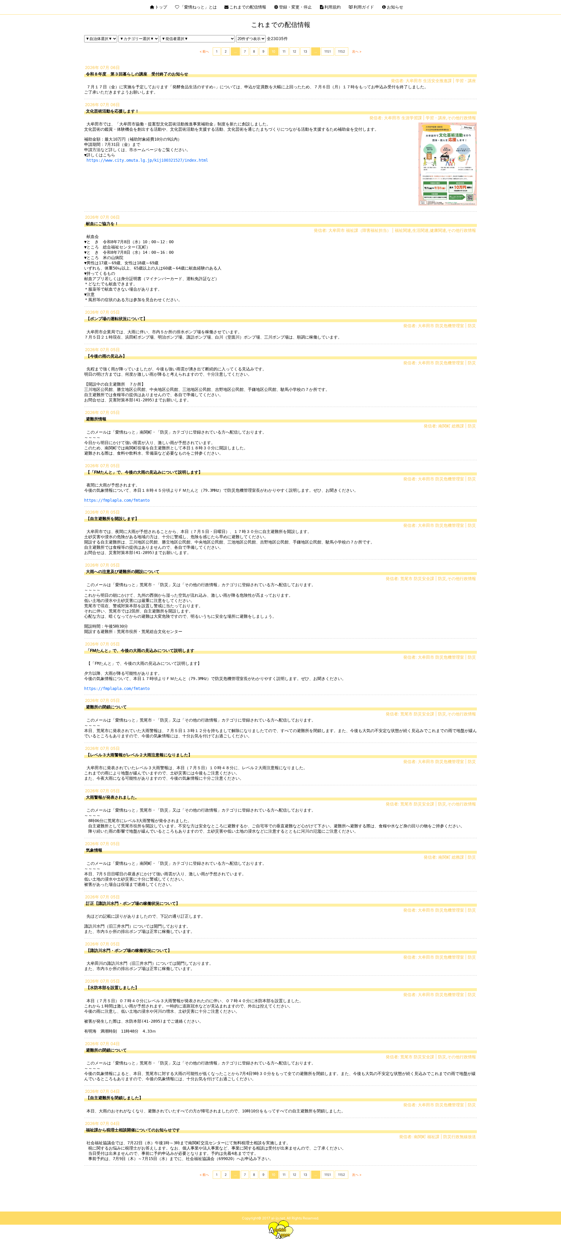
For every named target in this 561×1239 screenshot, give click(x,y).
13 (305, 51)
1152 (341, 51)
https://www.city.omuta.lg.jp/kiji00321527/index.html (147, 160)
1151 (327, 51)
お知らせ (395, 6)
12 (294, 51)
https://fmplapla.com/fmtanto (117, 500)
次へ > (356, 51)
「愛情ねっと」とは (198, 6)
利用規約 (332, 6)
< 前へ (204, 51)
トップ (161, 6)
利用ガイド (364, 6)
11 (284, 51)
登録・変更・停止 (295, 6)
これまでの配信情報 (247, 6)
